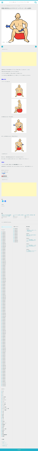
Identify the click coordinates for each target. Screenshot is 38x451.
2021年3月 (3, 326)
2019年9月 (3, 352)
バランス (5, 5)
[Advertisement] (19, 59)
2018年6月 (3, 374)
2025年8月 (3, 249)
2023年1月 (3, 294)
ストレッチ (4, 402)
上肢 (3, 411)
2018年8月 (3, 371)
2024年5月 (3, 271)
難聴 (3, 431)
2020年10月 (4, 333)
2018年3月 (3, 378)
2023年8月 (3, 284)
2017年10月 (4, 385)
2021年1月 (3, 329)
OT (2, 392)
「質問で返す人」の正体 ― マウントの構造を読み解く (31, 230)
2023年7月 (3, 285)
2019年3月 (3, 361)
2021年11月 (4, 314)
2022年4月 (3, 307)
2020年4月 (3, 342)
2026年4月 (16, 234)
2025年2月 (3, 258)
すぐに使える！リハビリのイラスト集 (19, 2)
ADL (3, 391)
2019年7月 (3, 355)
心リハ (3, 420)
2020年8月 (3, 336)
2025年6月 (3, 252)
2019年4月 (3, 359)
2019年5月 (3, 358)
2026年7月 (3, 233)
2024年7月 (3, 268)
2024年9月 (3, 265)
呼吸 (3, 417)
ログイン (3, 441)
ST (2, 395)
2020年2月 (3, 345)
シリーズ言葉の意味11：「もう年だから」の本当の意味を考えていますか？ (31, 246)
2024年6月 (3, 269)
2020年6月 (3, 339)
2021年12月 (4, 313)
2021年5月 (3, 323)
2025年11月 (16, 241)
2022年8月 (3, 301)
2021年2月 (3, 327)
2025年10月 (4, 246)
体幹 (10, 42)
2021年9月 (3, 317)
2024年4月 (3, 272)
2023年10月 (4, 281)
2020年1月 (3, 346)
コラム (3, 401)
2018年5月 (3, 375)
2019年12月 (4, 348)
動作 (3, 415)
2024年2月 (3, 275)
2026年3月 (3, 239)
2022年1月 (3, 311)
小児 (3, 418)
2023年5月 (3, 288)
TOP (2, 5)
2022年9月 (3, 300)
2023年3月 (3, 291)
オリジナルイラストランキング (4, 177)
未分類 (3, 421)
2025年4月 (3, 255)
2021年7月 (3, 320)
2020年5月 (3, 340)
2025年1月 (3, 259)
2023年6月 (3, 287)
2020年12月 (4, 330)
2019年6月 (3, 356)
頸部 (3, 433)
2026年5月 (3, 236)
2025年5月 (3, 253)
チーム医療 (4, 404)
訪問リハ (3, 430)
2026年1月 (3, 242)
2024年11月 (4, 262)
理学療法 (3, 424)
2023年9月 (3, 282)
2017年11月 (4, 384)
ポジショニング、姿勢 (5, 408)
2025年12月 (4, 243)
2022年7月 (3, 303)
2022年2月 (3, 310)
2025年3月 (3, 256)
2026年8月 (16, 228)
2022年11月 (4, 297)
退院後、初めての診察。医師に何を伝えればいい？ (31, 235)
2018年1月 (3, 381)
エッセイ (3, 398)
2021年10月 (4, 316)
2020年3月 (3, 343)
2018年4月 (3, 377)
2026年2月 (3, 240)
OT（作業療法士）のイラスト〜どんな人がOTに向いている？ (31, 251)
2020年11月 (4, 332)
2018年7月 (3, 372)
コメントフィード (5, 444)
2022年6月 (3, 304)
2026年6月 (16, 231)
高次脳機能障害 (4, 434)
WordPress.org (4, 445)
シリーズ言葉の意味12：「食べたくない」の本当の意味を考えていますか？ (31, 240)
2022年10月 (4, 298)
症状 (3, 427)
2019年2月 (3, 362)
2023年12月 (4, 278)
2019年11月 (4, 349)
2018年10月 (4, 368)
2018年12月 (4, 365)
